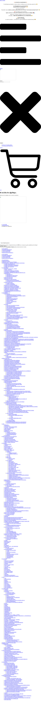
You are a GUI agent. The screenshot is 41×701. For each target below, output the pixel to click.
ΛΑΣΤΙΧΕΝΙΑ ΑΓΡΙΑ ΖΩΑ (11, 499)
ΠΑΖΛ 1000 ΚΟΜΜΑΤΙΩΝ (11, 532)
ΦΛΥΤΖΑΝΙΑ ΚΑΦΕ (12, 311)
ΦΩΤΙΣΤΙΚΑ (8, 303)
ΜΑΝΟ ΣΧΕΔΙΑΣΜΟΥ (13, 414)
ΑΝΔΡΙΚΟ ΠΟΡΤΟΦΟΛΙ (10, 432)
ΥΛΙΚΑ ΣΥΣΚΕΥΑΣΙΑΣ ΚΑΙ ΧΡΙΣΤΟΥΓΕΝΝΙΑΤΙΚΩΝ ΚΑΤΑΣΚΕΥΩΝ (17, 697)
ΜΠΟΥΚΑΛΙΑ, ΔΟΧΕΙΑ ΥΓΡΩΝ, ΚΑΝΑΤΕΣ (14, 315)
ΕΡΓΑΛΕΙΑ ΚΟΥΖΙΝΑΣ (10, 306)
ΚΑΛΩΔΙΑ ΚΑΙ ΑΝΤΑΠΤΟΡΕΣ (10, 440)
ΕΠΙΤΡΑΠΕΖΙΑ (7, 480)
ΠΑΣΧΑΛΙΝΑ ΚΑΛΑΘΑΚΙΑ (11, 671)
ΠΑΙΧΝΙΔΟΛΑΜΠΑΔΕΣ (10, 668)
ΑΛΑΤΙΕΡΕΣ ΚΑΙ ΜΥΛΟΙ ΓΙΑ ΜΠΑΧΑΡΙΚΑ (14, 317)
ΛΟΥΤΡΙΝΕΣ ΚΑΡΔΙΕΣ (8, 655)
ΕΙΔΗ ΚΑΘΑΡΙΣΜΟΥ (8, 330)
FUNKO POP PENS (10, 548)
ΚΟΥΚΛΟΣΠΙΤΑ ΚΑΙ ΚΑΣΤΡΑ (10, 491)
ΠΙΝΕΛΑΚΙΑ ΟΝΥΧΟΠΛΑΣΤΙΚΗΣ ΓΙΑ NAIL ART (18, 411)
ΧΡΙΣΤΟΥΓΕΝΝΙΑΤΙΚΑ (6, 675)
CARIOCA (6, 589)
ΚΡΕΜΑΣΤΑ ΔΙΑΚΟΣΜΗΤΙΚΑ (12, 298)
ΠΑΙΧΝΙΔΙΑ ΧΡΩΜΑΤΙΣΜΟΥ (11, 509)
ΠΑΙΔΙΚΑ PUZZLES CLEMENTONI (13, 528)
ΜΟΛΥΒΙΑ (6, 604)
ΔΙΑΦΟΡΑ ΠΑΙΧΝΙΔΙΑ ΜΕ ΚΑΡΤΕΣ (13, 486)
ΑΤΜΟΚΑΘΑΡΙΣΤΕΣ (8, 359)
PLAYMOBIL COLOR (8, 572)
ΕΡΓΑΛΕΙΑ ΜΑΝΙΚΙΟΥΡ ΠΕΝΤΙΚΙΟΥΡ (13, 404)
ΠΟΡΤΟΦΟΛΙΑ (7, 431)
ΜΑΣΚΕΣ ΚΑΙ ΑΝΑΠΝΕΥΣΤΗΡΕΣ (10, 285)
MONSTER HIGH (7, 541)
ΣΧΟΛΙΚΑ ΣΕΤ (7, 613)
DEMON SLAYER (7, 444)
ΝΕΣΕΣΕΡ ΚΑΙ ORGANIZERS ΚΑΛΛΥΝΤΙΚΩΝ (15, 401)
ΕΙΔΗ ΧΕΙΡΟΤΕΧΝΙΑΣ (8, 638)
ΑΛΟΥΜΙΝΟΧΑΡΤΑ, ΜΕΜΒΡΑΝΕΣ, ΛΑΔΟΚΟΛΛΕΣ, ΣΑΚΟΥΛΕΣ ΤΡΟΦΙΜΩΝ (19, 339)
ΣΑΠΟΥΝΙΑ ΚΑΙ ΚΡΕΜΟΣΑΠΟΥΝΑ (13, 394)
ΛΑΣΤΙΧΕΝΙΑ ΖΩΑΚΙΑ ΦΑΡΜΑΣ (12, 500)
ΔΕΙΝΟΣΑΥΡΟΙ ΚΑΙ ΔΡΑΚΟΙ (11, 498)
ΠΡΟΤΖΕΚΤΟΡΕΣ (7, 699)
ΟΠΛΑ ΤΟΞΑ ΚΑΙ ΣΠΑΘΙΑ (9, 513)
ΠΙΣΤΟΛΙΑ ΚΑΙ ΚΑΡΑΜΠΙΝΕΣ (10, 520)
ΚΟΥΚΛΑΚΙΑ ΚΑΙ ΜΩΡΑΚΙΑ (12, 538)
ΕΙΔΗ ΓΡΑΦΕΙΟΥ (7, 631)
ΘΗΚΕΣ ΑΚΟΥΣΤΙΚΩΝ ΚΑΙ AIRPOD (11, 441)
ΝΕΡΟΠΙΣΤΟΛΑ (7, 273)
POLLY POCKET (7, 447)
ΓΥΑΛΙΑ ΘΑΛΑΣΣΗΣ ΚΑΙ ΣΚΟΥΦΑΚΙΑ (11, 286)
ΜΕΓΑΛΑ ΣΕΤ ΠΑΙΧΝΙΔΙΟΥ (9, 512)
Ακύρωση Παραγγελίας (6, 251)
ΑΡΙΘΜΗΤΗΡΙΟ (7, 635)
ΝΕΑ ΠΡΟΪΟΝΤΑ (5, 260)
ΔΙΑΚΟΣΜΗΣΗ (7, 293)
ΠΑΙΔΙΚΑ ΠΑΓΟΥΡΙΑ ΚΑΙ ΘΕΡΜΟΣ (11, 265)
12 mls (12, 419)
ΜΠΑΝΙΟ (6, 319)
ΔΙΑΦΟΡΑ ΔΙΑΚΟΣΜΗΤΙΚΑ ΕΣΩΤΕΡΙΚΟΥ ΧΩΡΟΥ (15, 295)
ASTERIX (6, 563)
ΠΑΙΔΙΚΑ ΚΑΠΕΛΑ (10, 283)
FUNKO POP (6, 547)
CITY (5, 578)
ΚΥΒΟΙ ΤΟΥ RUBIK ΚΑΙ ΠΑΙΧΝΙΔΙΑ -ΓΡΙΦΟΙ (13, 533)
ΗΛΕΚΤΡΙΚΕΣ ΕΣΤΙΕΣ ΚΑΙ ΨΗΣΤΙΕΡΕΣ (11, 362)
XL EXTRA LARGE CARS (13, 467)
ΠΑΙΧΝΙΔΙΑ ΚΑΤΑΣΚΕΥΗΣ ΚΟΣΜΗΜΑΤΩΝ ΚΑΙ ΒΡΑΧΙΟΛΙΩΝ (18, 507)
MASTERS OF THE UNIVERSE (12, 554)
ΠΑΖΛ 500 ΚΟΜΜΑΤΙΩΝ (11, 531)
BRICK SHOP (11, 461)
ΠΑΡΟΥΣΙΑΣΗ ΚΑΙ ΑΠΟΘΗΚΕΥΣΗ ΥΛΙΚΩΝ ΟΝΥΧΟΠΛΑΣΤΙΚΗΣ (21, 410)
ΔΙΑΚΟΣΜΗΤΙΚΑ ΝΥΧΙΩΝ (11, 403)
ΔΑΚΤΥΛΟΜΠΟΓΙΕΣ (8, 612)
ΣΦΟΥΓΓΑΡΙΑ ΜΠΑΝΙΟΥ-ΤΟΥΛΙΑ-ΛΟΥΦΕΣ (14, 336)
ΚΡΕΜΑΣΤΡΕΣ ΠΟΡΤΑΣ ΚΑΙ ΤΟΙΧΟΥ (11, 322)
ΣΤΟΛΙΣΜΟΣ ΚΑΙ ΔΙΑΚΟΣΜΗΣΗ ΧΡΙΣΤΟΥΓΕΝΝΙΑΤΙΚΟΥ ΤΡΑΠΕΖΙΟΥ (17, 695)
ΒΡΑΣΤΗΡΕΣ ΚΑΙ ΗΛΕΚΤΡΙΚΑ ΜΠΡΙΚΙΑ (12, 360)
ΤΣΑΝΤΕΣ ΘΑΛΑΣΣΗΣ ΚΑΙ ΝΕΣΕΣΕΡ (11, 270)
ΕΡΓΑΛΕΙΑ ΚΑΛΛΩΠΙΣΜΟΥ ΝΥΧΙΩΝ (16, 407)
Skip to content (2, 0)
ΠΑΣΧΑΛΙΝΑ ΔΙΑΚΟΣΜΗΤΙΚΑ (12, 673)
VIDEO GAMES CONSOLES (9, 442)
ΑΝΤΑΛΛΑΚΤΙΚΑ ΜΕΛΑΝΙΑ (10, 617)
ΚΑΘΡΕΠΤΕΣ (8, 297)
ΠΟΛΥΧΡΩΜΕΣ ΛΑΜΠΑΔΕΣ (11, 665)
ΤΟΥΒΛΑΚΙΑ (6, 515)
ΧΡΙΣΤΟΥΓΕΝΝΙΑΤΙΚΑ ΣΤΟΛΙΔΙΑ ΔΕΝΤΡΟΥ (12, 681)
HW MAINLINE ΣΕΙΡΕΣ (13, 463)
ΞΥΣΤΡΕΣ (6, 606)
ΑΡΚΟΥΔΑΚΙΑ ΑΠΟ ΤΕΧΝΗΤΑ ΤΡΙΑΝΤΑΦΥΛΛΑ (13, 652)
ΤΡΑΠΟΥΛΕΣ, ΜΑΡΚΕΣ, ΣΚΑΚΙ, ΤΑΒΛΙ (11, 534)
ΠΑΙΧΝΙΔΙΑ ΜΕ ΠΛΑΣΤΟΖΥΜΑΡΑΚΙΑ (11, 494)
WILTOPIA (6, 574)
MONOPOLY (8, 481)
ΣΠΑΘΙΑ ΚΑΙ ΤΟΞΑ (10, 514)
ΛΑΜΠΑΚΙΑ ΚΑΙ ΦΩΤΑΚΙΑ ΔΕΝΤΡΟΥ (11, 682)
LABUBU (6, 445)
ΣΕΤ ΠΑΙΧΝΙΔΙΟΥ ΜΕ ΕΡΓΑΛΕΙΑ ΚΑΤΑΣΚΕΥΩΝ (13, 517)
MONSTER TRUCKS (12, 465)
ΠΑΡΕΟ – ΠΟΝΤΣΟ (8, 269)
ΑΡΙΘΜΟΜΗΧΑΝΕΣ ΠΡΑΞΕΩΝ (10, 632)
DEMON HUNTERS (6, 261)
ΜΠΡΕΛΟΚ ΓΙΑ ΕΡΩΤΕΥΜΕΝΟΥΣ (10, 658)
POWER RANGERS (10, 555)
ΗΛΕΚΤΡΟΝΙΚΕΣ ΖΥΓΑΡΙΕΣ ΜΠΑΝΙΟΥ (14, 373)
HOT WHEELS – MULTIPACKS (14, 464)
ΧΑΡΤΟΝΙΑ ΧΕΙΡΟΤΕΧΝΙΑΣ (11, 640)
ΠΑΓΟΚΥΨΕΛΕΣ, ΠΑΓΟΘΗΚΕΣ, (12, 318)
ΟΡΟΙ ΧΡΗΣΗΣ (5, 248)
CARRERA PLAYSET (13, 452)
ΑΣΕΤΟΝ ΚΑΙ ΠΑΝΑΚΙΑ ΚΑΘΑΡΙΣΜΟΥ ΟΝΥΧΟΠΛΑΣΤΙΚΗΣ (20, 405)
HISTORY (6, 568)
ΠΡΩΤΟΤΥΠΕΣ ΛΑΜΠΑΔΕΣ (11, 667)
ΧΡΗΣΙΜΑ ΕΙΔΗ (5, 643)
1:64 (9, 455)
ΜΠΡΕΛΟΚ (6, 424)
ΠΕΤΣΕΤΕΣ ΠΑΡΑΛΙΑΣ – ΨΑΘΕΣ (10, 268)
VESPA (5, 573)
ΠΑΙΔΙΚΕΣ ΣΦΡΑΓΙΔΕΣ (8, 637)
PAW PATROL (7, 542)
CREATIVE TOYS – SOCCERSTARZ (11, 546)
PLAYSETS (11, 459)
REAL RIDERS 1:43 (12, 468)
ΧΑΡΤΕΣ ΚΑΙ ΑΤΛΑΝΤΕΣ (9, 633)
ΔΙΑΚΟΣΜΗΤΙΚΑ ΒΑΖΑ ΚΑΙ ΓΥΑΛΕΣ (13, 294)
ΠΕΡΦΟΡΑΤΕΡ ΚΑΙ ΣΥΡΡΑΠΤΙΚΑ (10, 625)
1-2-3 (5, 559)
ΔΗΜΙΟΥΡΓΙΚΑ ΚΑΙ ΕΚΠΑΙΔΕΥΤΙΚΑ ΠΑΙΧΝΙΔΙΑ (13, 506)
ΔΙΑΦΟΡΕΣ (8, 557)
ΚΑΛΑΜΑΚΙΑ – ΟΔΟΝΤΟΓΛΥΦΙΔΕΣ (13, 308)
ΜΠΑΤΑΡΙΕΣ (8, 356)
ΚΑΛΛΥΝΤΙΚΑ (7, 390)
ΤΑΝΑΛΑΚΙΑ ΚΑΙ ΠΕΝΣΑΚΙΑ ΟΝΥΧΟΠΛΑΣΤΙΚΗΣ (19, 412)
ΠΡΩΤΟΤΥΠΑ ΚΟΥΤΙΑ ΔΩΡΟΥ (10, 661)
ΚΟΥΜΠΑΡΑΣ (7, 425)
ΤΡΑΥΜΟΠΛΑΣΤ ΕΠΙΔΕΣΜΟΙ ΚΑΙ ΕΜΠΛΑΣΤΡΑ (15, 389)
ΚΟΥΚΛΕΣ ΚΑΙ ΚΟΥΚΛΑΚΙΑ (10, 537)
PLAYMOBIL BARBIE (8, 571)
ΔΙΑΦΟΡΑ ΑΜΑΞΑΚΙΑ (10, 473)
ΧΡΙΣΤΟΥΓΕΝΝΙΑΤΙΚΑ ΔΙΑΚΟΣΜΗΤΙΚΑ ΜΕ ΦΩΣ (13, 693)
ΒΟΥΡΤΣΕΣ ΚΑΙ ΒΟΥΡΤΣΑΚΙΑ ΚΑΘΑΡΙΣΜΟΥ (15, 331)
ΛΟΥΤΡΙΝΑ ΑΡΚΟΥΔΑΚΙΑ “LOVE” (11, 653)
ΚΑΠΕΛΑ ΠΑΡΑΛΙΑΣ (8, 282)
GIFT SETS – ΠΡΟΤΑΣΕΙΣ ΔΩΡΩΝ (10, 426)
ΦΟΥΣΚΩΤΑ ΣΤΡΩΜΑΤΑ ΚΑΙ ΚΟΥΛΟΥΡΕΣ (12, 290)
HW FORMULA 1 (12, 462)
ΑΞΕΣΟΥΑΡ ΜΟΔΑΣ (8, 382)
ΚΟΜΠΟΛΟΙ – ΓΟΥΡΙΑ (8, 430)
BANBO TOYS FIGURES (11, 550)
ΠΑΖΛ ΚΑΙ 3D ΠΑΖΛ (8, 527)
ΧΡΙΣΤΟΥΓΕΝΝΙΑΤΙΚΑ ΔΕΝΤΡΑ (10, 676)
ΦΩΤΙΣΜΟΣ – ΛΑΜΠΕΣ (8, 350)
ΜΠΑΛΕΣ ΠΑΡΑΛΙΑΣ (8, 278)
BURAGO (8, 454)
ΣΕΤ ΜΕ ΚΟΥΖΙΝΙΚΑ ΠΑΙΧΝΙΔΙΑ (12, 526)
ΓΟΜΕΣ (5, 605)
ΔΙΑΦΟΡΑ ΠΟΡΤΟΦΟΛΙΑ (11, 434)
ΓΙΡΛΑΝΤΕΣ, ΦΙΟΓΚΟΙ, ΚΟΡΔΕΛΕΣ (11, 684)
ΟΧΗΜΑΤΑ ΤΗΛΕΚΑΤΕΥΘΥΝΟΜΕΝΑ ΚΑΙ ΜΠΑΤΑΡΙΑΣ (19, 477)
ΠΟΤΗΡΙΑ (8, 314)
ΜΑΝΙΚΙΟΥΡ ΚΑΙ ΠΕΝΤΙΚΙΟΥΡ (10, 402)
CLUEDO (8, 482)
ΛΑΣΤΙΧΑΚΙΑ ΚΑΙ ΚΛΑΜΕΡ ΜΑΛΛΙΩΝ (14, 384)
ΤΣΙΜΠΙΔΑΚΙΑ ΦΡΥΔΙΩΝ (13, 397)
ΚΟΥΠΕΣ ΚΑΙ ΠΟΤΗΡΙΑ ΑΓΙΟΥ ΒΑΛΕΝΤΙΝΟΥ (13, 657)
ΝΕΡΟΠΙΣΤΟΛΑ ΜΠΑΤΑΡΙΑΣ (12, 275)
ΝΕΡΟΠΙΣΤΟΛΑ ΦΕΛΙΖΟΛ (11, 276)
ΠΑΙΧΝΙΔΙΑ (4, 443)
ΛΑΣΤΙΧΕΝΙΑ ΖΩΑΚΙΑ (8, 497)
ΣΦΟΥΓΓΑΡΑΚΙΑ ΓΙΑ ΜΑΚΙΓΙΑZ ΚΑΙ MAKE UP (18, 398)
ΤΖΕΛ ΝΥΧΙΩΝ (11, 420)
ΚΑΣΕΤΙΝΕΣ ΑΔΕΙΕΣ (10, 592)
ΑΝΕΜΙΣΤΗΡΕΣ (7, 291)
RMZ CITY (8, 456)
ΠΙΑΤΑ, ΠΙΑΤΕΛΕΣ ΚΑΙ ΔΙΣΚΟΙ (12, 313)
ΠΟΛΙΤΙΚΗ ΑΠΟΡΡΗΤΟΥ (7, 249)
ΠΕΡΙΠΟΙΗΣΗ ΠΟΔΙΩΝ (10, 421)
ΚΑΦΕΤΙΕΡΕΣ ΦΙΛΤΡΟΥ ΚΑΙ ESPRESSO (12, 361)
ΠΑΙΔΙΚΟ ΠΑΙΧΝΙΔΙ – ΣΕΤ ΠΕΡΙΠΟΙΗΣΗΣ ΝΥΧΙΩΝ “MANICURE (16, 521)
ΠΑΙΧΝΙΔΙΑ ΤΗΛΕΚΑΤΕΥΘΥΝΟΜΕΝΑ (13, 281)
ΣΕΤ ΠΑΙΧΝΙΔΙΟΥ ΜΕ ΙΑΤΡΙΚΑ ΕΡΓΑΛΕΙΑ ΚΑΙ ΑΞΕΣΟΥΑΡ (15, 519)
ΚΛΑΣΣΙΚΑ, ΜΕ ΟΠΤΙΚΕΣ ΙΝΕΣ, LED (13, 678)
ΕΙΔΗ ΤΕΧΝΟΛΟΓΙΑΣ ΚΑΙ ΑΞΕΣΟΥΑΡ (9, 436)
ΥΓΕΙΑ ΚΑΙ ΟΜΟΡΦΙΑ (6, 379)
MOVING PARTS (12, 458)
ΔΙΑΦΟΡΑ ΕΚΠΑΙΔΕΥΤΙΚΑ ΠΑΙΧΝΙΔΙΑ (14, 511)
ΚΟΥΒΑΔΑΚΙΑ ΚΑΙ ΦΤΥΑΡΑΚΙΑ (12, 280)
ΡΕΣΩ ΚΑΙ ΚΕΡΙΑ (9, 300)
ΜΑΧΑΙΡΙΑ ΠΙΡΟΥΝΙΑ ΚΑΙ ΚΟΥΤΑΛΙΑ (13, 312)
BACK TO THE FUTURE (9, 564)
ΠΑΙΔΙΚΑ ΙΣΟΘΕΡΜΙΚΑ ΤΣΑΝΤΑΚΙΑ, (11, 264)
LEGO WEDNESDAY (8, 587)
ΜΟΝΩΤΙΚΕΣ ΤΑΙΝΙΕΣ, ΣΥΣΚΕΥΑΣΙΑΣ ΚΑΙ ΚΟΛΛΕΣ (16, 357)
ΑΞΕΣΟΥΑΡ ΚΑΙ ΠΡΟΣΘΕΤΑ (9, 575)
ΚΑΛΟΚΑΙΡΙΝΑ (5, 267)
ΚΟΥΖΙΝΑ (6, 304)
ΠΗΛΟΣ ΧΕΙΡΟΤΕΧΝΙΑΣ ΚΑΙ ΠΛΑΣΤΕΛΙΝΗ (12, 629)
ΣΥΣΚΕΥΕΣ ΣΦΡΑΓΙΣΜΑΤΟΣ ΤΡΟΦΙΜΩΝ (12, 378)
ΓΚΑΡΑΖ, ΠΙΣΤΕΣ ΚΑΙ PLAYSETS (15, 472)
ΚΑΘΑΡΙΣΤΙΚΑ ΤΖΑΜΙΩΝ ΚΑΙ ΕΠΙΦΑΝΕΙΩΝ (15, 328)
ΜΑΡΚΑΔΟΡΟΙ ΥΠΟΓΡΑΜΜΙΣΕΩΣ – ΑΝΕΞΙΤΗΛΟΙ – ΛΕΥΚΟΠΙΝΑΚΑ (17, 615)
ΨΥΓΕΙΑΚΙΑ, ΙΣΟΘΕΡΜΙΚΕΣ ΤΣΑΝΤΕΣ (11, 271)
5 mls (11, 416)
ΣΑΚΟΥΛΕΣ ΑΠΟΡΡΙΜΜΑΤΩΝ (12, 335)
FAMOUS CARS (7, 567)
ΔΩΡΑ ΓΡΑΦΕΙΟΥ (7, 428)
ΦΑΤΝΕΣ (8, 677)
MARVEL (8, 553)
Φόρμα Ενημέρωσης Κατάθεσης (7, 252)
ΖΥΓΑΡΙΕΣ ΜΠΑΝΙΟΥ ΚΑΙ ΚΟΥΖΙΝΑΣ (11, 345)
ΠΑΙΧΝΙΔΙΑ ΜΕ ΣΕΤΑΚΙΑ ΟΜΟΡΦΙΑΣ (11, 522)
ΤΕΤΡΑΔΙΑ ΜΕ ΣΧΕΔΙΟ (10, 599)
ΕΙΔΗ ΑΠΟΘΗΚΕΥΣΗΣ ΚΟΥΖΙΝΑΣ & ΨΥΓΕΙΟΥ (15, 307)
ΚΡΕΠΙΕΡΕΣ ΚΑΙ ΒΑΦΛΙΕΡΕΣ (10, 365)
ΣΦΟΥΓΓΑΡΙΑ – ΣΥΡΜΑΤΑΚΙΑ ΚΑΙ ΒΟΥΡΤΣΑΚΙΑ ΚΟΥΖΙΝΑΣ (18, 332)
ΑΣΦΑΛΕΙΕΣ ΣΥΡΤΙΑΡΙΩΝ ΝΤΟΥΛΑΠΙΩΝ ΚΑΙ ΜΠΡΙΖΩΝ (15, 351)
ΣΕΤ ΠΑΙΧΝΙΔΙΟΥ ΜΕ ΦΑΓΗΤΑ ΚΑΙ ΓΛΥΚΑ (12, 518)
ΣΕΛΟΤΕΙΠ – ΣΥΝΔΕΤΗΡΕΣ (9, 620)
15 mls (12, 417)
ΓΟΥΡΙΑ (5, 692)
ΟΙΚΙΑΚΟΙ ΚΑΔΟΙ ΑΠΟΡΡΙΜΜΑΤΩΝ (11, 338)
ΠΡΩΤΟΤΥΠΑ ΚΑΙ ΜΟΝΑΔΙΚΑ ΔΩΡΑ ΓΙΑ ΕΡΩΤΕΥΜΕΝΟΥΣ (15, 659)
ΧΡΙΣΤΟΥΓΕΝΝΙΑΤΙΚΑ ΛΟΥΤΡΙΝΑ (13, 691)
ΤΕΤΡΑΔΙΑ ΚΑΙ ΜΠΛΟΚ (9, 594)
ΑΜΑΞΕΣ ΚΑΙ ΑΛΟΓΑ (8, 488)
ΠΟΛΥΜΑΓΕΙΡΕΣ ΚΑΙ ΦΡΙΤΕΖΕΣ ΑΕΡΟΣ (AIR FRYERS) (14, 375)
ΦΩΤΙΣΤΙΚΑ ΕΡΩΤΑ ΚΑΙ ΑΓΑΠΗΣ (10, 660)
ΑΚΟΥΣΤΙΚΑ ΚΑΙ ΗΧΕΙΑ (9, 437)
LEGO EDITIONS (7, 579)
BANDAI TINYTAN (8, 446)
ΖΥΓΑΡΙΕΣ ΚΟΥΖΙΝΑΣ (10, 346)
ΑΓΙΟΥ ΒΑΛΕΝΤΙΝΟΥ (6, 650)
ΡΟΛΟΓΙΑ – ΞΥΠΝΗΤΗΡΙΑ (11, 301)
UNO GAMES (9, 485)
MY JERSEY (6, 545)
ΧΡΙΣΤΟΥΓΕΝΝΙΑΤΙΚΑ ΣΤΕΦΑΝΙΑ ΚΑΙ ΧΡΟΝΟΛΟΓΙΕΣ (17, 687)
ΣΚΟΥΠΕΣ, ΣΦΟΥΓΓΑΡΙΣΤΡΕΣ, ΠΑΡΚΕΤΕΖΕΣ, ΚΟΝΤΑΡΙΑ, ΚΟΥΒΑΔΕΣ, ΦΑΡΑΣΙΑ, (22, 337)
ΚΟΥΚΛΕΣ (8, 539)
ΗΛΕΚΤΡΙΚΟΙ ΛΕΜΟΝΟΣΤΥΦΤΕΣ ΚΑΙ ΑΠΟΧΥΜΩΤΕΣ (14, 364)
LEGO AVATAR (7, 584)
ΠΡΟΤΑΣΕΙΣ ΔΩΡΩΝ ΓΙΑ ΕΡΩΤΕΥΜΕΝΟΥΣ (12, 651)
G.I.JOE (7, 551)
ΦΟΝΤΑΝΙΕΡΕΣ (9, 302)
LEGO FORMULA (7, 585)
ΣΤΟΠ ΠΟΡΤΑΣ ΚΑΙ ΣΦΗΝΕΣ (10, 349)
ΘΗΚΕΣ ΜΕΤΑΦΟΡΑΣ (13, 471)
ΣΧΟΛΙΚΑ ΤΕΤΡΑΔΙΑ (10, 596)
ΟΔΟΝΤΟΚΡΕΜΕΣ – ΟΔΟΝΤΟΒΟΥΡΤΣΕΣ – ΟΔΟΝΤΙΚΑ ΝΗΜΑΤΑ (18, 392)
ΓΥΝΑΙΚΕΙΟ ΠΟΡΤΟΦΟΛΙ (11, 433)
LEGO (3, 577)
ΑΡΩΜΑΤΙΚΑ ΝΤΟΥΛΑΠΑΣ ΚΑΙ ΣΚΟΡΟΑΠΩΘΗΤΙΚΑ (14, 344)
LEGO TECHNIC (7, 586)
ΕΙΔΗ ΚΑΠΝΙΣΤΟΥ (8, 644)
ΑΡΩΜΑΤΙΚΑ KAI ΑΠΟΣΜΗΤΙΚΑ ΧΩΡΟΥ (12, 341)
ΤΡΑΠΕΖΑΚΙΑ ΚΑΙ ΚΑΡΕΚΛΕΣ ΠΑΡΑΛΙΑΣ (12, 288)
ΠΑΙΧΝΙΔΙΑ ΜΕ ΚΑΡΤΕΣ (9, 484)
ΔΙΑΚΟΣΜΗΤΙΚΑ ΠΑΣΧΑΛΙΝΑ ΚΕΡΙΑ (11, 669)
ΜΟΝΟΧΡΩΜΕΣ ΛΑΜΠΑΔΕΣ (12, 666)
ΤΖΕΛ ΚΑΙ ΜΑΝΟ (9, 413)
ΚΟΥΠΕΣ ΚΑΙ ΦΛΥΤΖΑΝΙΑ (11, 310)
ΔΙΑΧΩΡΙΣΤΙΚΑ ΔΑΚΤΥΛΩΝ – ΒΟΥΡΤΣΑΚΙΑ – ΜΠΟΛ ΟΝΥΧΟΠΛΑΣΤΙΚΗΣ (23, 406)
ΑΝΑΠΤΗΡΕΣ (9, 645)
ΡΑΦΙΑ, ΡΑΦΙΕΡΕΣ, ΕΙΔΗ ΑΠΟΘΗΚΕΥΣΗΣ (12, 348)
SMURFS (6, 543)
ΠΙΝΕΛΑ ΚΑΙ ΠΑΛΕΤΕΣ (9, 628)
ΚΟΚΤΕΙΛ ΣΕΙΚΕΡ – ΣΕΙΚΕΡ (11, 309)
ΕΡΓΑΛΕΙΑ (6, 355)
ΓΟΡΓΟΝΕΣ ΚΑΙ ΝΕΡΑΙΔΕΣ (9, 490)
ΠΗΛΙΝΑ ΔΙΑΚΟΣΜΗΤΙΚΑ (11, 299)
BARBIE (5, 540)
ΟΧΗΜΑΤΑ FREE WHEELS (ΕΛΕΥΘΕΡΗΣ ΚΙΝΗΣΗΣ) (19, 475)
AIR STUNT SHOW (8, 562)
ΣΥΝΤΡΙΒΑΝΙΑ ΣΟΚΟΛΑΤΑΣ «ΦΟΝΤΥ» (11, 376)
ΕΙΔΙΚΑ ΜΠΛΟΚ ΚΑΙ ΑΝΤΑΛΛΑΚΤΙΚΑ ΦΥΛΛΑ (15, 600)
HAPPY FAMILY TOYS (8, 448)
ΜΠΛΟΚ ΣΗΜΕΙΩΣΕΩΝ (10, 601)
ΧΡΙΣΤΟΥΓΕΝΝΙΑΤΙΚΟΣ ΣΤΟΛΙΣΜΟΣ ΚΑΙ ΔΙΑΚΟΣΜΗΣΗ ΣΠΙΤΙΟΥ (17, 685)
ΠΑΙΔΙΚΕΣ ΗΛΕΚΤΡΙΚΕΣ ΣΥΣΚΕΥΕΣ (13, 525)
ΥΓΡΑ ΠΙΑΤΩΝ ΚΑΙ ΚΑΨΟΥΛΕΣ (12, 325)
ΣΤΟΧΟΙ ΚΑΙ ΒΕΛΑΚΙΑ (8, 505)
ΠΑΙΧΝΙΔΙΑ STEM (7, 492)
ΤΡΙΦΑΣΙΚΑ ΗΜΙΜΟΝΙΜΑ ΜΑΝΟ (15, 418)
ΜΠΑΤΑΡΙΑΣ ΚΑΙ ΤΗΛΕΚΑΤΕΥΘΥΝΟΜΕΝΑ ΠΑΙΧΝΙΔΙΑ (15, 479)
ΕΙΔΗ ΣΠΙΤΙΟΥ (5, 292)
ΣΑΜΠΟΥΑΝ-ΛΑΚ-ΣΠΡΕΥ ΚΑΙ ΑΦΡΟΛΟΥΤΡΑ (15, 393)
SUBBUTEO (6, 487)
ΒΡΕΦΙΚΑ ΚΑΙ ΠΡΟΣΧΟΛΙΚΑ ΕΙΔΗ (9, 642)
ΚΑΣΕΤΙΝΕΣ (6, 591)
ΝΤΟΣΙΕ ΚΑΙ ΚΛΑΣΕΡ (8, 626)
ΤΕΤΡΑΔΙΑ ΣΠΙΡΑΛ (10, 598)
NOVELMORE (7, 569)
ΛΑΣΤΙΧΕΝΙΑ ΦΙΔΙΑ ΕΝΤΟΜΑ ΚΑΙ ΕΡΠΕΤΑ (14, 501)
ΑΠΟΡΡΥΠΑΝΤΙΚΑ (8, 323)
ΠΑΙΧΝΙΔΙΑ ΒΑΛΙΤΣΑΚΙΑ (9, 493)
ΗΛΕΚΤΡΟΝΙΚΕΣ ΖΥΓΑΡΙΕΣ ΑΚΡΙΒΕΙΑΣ (14, 371)
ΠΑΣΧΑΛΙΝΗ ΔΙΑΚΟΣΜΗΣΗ (9, 670)
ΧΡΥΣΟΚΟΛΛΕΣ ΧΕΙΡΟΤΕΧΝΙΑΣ (12, 639)
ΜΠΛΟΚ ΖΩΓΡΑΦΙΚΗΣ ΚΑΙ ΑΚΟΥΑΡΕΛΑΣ (12, 624)
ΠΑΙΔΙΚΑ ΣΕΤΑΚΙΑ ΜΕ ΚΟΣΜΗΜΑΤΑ (13, 523)
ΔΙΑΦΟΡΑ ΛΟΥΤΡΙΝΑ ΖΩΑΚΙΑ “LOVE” (11, 654)
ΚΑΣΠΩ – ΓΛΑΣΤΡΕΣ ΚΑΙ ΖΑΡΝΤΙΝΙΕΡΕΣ (14, 354)
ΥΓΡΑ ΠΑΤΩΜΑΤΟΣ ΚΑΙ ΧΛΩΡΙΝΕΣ (13, 326)
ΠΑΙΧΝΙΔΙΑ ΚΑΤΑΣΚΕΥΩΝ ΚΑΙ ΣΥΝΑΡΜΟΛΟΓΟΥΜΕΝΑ (17, 510)
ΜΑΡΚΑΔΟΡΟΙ (7, 607)
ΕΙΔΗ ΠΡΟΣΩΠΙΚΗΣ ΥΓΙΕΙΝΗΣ (10, 381)
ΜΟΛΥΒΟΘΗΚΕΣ (7, 618)
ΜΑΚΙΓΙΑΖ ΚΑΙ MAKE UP (9, 395)
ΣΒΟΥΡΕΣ (6, 516)
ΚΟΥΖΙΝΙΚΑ (6, 524)
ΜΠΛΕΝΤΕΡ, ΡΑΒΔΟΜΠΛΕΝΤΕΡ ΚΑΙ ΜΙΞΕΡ (12, 367)
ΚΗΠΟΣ (5, 352)
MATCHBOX (8, 457)
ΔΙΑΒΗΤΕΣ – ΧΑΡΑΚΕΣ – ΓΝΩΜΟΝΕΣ (11, 621)
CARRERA (8, 451)
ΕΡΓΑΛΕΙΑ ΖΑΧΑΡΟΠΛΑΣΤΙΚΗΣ (12, 305)
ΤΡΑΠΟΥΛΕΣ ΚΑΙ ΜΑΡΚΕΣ (11, 536)
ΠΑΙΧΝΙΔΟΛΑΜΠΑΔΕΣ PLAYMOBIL (11, 576)
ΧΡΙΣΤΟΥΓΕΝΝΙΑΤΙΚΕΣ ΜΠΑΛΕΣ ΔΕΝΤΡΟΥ (12, 680)
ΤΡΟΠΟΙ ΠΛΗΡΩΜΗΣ (6, 250)
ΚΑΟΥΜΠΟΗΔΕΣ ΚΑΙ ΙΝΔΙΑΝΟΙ (10, 496)
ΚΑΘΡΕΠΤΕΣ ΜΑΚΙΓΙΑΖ (11, 385)
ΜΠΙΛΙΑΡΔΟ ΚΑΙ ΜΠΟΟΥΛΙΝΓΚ (10, 504)
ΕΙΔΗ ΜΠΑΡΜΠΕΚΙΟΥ (10, 353)
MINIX (5, 544)
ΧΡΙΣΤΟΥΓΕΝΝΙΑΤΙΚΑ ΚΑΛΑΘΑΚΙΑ (13, 686)
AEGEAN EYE (9, 387)
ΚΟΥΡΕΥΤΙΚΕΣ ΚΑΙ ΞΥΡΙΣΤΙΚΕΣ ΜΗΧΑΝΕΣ (13, 366)
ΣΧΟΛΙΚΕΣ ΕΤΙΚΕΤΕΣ (8, 616)
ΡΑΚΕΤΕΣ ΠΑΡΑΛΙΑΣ (8, 277)
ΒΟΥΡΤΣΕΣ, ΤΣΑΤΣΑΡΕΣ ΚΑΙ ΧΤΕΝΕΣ (13, 383)
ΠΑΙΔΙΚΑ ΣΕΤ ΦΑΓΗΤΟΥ (9, 266)
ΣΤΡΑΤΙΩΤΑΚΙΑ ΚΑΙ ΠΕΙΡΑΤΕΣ (10, 495)
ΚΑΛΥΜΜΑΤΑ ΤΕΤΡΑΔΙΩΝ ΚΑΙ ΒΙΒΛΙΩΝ (14, 602)
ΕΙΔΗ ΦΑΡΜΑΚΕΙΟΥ (8, 388)
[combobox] (5, 81)
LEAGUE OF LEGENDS (10, 552)
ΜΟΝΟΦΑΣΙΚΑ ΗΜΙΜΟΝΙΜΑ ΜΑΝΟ (16, 415)
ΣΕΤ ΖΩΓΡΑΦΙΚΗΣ (7, 627)
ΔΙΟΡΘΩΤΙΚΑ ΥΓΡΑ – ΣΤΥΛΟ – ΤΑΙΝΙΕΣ (12, 614)
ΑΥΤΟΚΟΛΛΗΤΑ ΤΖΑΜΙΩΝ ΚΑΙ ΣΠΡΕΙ (11, 694)
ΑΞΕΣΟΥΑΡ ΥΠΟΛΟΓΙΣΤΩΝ (9, 439)
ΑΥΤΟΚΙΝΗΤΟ (7, 435)
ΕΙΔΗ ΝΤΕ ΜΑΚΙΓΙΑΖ (10, 400)
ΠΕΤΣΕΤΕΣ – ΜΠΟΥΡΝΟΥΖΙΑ (12, 321)
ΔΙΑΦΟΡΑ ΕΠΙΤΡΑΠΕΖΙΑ (11, 483)
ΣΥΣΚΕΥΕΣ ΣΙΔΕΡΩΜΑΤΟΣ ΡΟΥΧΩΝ (11, 368)
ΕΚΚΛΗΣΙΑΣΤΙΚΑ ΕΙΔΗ (8, 648)
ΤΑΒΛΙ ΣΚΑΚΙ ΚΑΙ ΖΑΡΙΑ (11, 535)
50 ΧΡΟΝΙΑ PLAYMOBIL (9, 560)
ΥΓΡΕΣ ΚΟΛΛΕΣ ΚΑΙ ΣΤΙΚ (9, 623)
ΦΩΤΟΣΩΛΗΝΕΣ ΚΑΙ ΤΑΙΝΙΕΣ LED (11, 698)
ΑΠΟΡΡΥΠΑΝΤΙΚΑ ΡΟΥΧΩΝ (12, 324)
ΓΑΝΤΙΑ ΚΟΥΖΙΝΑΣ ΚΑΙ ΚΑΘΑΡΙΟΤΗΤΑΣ (14, 334)
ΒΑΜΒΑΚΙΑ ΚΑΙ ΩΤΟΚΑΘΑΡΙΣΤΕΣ (11, 380)
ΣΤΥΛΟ (5, 603)
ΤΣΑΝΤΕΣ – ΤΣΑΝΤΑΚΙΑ (9, 427)
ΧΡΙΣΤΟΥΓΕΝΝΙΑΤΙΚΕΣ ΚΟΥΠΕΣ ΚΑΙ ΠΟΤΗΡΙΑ (13, 683)
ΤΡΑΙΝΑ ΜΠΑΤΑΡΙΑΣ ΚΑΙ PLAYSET (16, 478)
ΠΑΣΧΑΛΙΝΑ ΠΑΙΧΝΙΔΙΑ (9, 674)
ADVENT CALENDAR (8, 561)
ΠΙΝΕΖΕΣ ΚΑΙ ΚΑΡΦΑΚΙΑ (9, 630)
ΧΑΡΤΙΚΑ (6, 329)
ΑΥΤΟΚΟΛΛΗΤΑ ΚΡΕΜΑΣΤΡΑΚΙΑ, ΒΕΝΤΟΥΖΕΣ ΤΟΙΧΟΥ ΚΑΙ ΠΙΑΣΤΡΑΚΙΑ (19, 340)
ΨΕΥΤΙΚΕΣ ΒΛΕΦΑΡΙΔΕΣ (13, 399)
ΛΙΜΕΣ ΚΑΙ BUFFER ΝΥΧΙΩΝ (14, 408)
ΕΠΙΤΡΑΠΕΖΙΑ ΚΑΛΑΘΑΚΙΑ (12, 296)
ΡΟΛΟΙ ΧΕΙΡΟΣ (7, 429)
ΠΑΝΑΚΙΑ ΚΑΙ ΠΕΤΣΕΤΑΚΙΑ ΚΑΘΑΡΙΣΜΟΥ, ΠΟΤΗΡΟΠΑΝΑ (18, 333)
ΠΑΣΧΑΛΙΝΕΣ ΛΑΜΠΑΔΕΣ (9, 664)
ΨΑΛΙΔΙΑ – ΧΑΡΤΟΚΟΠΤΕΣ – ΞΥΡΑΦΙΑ (12, 619)
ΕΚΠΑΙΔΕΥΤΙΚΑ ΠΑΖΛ (11, 508)
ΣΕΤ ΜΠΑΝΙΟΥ (9, 320)
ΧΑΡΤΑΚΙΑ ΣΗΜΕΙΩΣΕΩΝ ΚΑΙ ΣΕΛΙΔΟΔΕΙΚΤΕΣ (13, 622)
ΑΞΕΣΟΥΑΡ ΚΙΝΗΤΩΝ (8, 438)
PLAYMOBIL (4, 558)
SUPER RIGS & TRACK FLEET (14, 470)
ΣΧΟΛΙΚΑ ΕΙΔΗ (5, 588)
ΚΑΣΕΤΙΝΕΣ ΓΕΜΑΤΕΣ (10, 593)
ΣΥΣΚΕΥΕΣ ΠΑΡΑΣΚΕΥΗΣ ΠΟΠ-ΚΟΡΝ (11, 377)
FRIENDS (6, 581)
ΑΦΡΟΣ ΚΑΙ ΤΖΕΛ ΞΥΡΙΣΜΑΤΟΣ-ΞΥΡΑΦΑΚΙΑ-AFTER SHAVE (18, 391)
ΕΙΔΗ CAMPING (7, 647)
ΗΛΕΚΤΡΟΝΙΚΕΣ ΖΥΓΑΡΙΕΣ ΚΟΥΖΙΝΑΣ (14, 372)
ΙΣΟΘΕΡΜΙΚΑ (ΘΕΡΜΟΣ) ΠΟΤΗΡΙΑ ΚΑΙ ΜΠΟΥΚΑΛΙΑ (14, 272)
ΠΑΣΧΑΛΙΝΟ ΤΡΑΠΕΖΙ (10, 672)
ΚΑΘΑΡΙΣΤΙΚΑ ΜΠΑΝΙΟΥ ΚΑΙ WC (13, 327)
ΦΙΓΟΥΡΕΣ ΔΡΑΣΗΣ (8, 549)
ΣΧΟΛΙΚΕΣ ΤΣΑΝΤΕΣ (8, 590)
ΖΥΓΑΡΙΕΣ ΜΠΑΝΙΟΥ (10, 347)
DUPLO (5, 580)
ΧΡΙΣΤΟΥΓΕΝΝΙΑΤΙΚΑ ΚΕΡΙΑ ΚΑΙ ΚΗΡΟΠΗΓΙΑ (13, 696)
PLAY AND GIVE (7, 570)
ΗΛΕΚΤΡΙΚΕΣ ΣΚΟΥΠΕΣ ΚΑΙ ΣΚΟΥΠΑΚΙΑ (12, 363)
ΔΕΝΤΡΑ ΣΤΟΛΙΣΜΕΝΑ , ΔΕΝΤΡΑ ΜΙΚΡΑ (14, 679)
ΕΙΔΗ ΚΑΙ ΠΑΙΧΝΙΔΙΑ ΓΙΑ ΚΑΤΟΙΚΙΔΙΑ (11, 649)
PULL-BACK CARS (12, 466)
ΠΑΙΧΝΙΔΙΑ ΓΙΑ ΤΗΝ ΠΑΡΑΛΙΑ (10, 279)
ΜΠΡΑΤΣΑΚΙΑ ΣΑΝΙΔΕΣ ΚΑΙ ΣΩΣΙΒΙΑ (11, 287)
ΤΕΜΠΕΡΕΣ (6, 611)
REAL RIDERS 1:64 (12, 469)
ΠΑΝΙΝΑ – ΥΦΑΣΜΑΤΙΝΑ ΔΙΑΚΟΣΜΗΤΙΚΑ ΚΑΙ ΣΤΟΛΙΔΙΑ (15, 688)
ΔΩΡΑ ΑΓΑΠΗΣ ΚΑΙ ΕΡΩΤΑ (9, 656)
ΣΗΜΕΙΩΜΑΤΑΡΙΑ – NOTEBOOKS (13, 597)
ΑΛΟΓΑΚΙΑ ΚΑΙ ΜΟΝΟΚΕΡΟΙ (10, 489)
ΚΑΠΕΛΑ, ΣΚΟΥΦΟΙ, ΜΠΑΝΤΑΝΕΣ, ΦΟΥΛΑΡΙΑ (15, 386)
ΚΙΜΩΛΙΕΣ (6, 634)
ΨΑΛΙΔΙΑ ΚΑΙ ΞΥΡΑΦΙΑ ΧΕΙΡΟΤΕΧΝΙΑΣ (14, 641)
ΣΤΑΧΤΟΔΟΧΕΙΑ (9, 646)
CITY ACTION (7, 565)
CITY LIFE (6, 566)
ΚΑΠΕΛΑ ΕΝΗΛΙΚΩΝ (10, 284)
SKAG (7, 595)
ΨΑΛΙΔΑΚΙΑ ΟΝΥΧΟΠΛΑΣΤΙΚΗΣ (15, 409)
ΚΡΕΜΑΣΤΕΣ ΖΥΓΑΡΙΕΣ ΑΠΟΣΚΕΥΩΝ (13, 374)
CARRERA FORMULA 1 (13, 453)
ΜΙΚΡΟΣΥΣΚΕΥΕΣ (5, 358)
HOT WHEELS (9, 460)
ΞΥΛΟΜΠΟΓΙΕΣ (7, 608)
